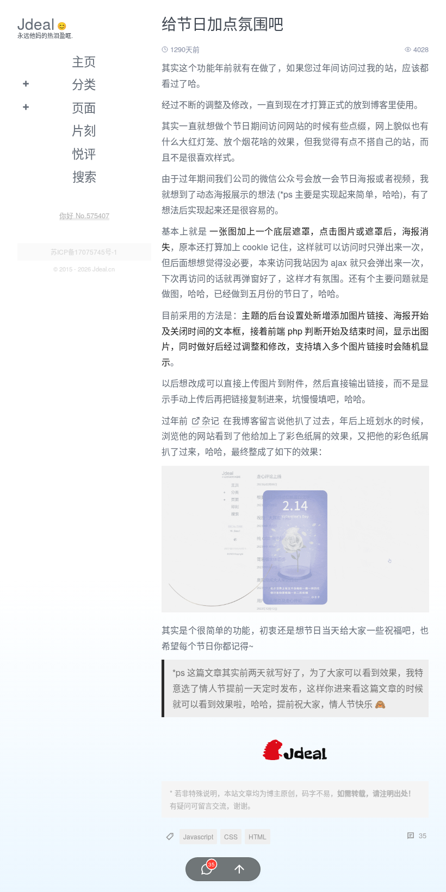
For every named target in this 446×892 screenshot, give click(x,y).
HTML (258, 836)
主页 (84, 60)
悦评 (84, 153)
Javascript (198, 836)
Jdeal (35, 23)
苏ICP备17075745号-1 (84, 251)
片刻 (84, 129)
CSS (231, 836)
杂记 (210, 420)
